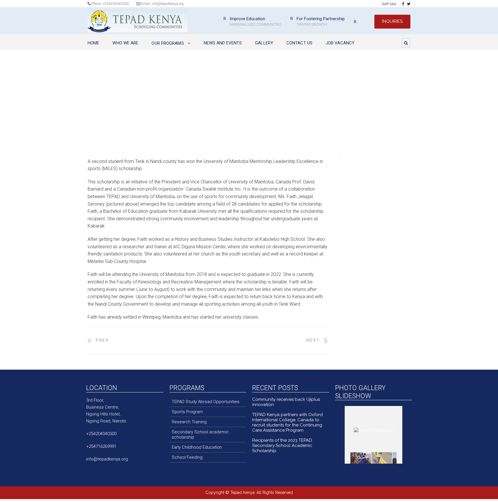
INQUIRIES (392, 21)
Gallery (264, 43)
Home (93, 43)
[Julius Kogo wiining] (381, 458)
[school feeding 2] (360, 458)
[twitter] (408, 4)
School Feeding (187, 457)
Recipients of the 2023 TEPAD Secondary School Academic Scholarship (282, 445)
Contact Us (299, 43)
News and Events (223, 43)
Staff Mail (389, 4)
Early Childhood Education (197, 447)
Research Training (189, 421)
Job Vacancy (340, 43)
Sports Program (187, 411)
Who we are (125, 43)
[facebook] (403, 4)
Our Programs (168, 43)
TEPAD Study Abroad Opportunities (205, 401)
